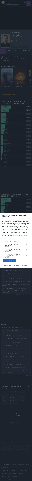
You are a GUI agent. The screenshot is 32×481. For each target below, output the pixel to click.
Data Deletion (7, 265)
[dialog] (16, 240)
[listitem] (16, 241)
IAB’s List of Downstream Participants (18, 237)
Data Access (16, 265)
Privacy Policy (24, 265)
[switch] (26, 244)
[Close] (29, 215)
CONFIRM (9, 260)
